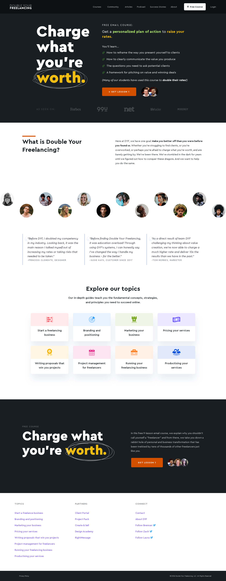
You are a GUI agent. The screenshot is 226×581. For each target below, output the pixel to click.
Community (113, 6)
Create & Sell (82, 525)
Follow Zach (142, 531)
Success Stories (158, 6)
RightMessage (82, 537)
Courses (97, 6)
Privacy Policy (24, 576)
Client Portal (82, 513)
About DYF (141, 519)
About (174, 6)
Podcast (141, 6)
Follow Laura (142, 537)
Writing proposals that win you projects (37, 537)
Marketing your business (28, 525)
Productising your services (29, 556)
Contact (140, 513)
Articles (128, 6)
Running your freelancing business (33, 549)
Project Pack (82, 519)
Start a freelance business (29, 513)
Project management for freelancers (35, 543)
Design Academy (84, 531)
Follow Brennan (144, 525)
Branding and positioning (29, 519)
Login (213, 6)
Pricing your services (26, 531)
